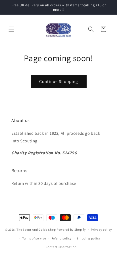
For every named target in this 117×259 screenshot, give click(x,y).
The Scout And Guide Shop (36, 230)
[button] (11, 29)
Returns (19, 171)
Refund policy (61, 238)
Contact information (61, 247)
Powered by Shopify (71, 230)
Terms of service (34, 238)
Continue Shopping (58, 81)
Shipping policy (88, 238)
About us (20, 120)
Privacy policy (101, 230)
